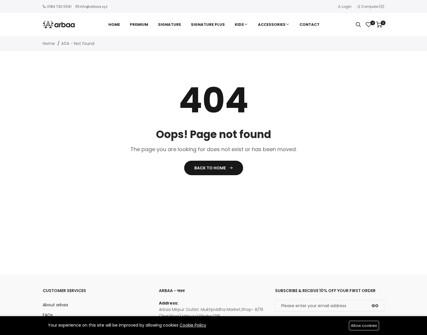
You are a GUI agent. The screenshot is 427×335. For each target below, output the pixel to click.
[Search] (358, 24)
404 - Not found (77, 43)
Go (375, 306)
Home (114, 24)
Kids (239, 24)
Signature (169, 24)
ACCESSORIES (272, 24)
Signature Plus (208, 24)
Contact (309, 24)
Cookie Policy (193, 325)
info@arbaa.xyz (93, 6)
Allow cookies (364, 325)
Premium (139, 24)
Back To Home (210, 168)
